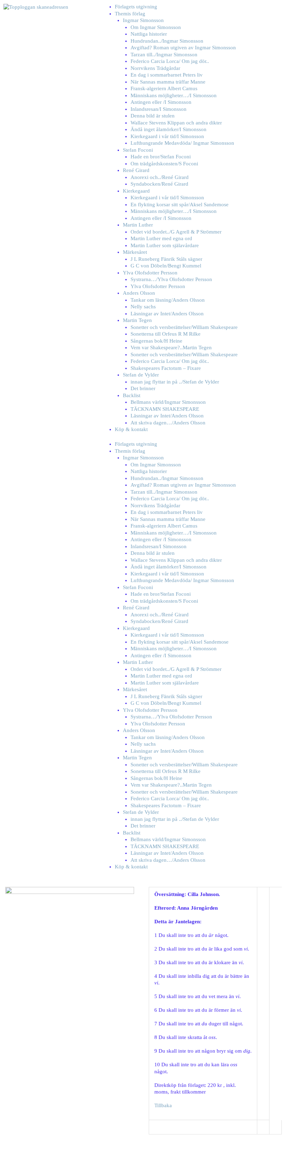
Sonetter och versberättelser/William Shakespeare (184, 327)
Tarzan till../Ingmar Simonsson (164, 54)
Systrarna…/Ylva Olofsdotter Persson (171, 279)
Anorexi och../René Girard (160, 177)
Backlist (131, 395)
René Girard (136, 170)
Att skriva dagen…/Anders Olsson (168, 422)
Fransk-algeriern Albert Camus (164, 88)
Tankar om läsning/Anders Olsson (168, 300)
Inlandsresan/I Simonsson (159, 109)
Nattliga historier (149, 34)
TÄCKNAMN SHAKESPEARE (165, 409)
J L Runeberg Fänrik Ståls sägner (166, 259)
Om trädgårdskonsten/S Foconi (164, 163)
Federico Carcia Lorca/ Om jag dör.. (170, 61)
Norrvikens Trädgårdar (155, 68)
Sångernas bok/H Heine (156, 341)
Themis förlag (130, 13)
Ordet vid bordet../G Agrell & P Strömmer (176, 232)
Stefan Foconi (138, 150)
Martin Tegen (137, 320)
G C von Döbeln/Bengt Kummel (166, 265)
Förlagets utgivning (136, 6)
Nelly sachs (143, 306)
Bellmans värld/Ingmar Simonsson (168, 402)
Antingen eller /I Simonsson (161, 102)
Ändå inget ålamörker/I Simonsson (168, 129)
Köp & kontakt (131, 429)
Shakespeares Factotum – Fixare (166, 368)
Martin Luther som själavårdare (165, 245)
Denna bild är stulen (153, 116)
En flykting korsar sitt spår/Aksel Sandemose (180, 204)
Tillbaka (163, 1105)
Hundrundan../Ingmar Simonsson (167, 41)
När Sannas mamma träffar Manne (168, 82)
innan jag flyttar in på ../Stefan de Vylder (175, 382)
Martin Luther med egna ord (161, 238)
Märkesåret (135, 252)
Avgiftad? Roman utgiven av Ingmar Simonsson (183, 47)
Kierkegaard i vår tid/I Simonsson (167, 136)
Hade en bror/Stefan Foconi (161, 156)
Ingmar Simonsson (143, 20)
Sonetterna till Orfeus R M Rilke (166, 334)
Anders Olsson (139, 293)
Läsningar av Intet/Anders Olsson (167, 313)
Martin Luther (138, 225)
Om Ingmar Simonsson (156, 27)
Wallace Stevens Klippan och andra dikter (176, 123)
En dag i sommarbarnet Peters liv (167, 75)
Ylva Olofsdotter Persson (150, 272)
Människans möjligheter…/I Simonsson (174, 95)
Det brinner (143, 388)
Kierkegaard (136, 191)
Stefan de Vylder (141, 375)
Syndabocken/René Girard (159, 184)
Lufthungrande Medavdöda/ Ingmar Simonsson (182, 143)
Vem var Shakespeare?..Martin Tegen (171, 347)
